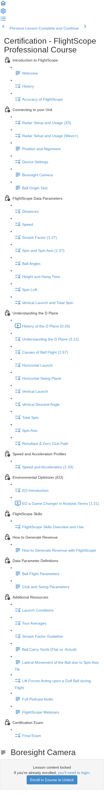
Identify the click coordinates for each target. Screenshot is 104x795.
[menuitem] (3, 13)
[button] (3, 5)
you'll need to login (73, 773)
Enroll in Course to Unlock (52, 780)
